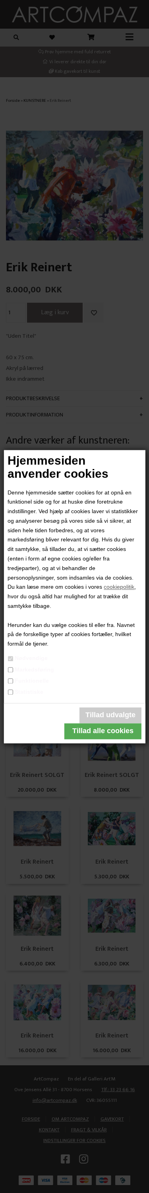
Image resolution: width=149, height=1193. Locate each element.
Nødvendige (31, 658)
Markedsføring (34, 669)
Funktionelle (32, 680)
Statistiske (29, 692)
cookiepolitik (119, 587)
